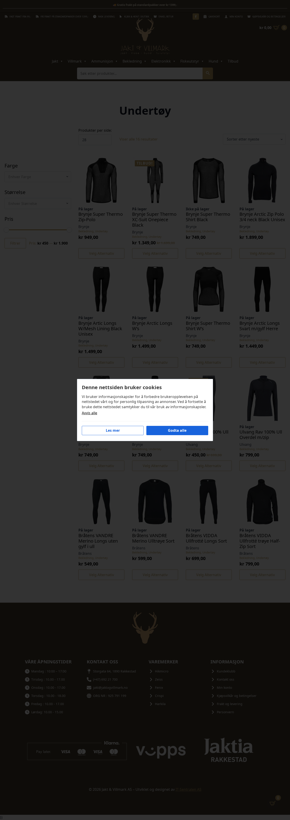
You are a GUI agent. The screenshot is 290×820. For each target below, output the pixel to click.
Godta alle (177, 430)
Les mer (113, 430)
